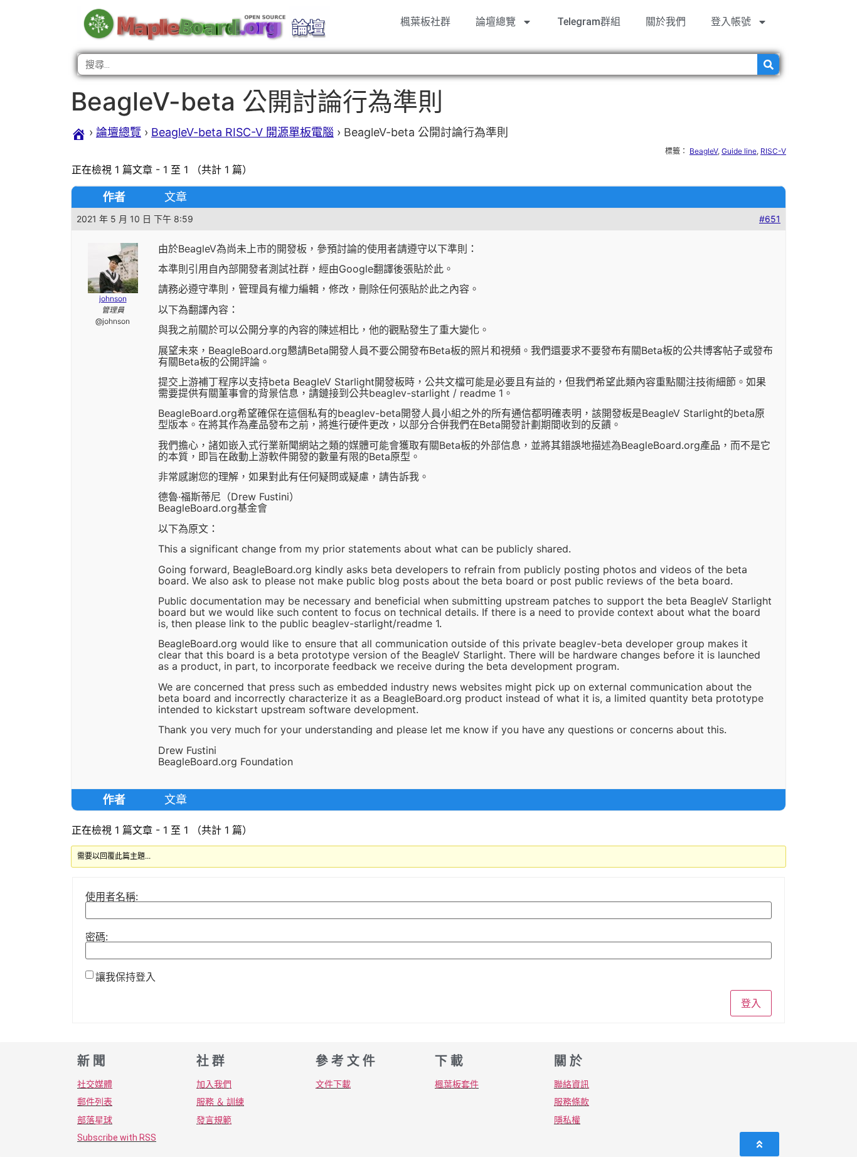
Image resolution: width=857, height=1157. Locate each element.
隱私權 (567, 1120)
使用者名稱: (111, 896)
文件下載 (333, 1084)
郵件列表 (94, 1102)
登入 (751, 1003)
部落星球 (94, 1120)
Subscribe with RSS (116, 1138)
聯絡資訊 (571, 1084)
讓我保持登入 (125, 977)
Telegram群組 (588, 22)
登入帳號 (731, 22)
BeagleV (703, 151)
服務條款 (571, 1102)
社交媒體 (94, 1084)
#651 (769, 218)
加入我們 (214, 1084)
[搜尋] (768, 64)
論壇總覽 (496, 22)
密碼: (96, 937)
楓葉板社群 (425, 22)
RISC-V (773, 151)
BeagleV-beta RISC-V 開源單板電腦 (242, 132)
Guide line (739, 151)
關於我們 (666, 22)
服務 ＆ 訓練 (220, 1102)
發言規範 (214, 1120)
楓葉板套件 (457, 1084)
